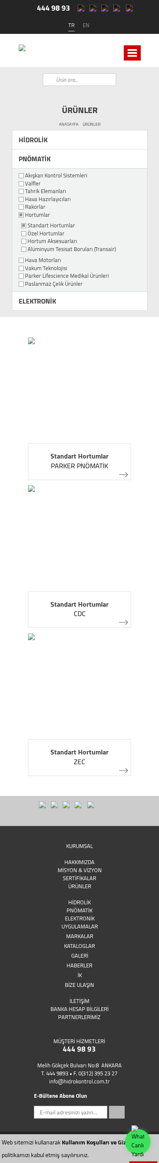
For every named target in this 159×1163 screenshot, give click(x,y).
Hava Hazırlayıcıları (48, 199)
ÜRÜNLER (91, 124)
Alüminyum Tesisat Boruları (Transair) (72, 249)
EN (86, 25)
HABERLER (79, 965)
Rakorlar (35, 207)
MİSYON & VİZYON (80, 870)
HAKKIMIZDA (79, 862)
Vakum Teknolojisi (46, 268)
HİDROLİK (33, 139)
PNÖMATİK (34, 158)
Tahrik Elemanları (45, 191)
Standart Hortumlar (51, 225)
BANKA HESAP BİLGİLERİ (79, 1009)
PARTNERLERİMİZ (79, 1017)
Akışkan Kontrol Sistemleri (56, 175)
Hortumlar (37, 215)
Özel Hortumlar (46, 233)
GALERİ (79, 955)
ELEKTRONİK (37, 301)
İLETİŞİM (79, 1001)
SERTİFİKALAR (79, 878)
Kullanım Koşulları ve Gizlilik (99, 1142)
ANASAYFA (68, 124)
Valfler (33, 184)
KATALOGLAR (79, 946)
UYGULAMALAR (79, 926)
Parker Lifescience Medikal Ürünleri (67, 276)
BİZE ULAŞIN (79, 985)
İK (80, 975)
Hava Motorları (43, 260)
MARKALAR (79, 936)
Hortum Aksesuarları (52, 241)
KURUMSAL (79, 846)
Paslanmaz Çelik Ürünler (54, 284)
